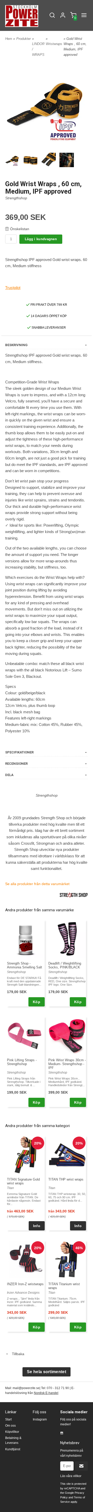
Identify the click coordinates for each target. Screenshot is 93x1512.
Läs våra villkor (70, 1476)
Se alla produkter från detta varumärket (37, 884)
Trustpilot (12, 287)
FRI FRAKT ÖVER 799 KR (48, 305)
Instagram (40, 1419)
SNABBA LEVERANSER (48, 327)
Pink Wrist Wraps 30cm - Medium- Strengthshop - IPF (67, 1064)
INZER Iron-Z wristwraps (25, 1284)
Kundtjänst (12, 1449)
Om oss (10, 1425)
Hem (8, 39)
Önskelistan (19, 229)
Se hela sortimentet (46, 1372)
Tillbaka (16, 1354)
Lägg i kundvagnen (41, 239)
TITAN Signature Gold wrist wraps (23, 1181)
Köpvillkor (12, 1432)
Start (8, 1419)
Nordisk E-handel (46, 1393)
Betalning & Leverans (13, 1440)
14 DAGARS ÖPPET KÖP (48, 316)
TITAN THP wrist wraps (65, 1179)
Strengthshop (16, 198)
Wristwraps (54, 44)
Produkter (23, 39)
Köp (36, 1002)
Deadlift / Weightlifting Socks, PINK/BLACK (64, 965)
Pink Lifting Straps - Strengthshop (22, 1062)
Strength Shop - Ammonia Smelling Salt (24, 965)
